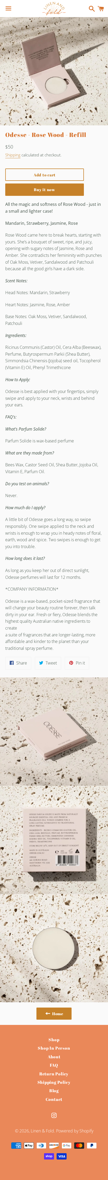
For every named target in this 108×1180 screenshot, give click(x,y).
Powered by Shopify (74, 1131)
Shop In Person (54, 1048)
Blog (54, 1091)
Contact (54, 1099)
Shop (53, 1040)
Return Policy (54, 1074)
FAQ (54, 1065)
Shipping (12, 154)
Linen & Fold (42, 1131)
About (54, 1057)
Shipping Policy (54, 1082)
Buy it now (44, 189)
